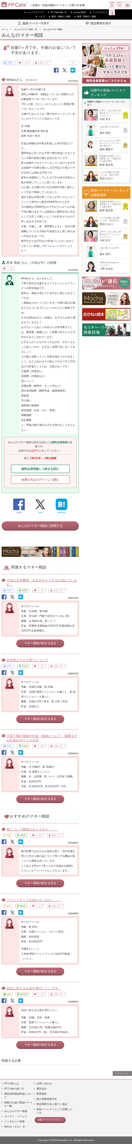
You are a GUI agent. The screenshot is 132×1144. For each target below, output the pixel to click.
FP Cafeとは (11, 1083)
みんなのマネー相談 (15, 1111)
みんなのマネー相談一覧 (25, 29)
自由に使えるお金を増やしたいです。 (33, 988)
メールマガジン (100, 12)
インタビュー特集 (14, 1121)
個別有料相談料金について (18, 1095)
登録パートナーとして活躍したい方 (54, 1111)
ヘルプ (41, 16)
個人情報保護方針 (46, 1099)
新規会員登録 (112, 4)
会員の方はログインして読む (40, 479)
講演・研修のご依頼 (61, 16)
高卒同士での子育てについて (27, 660)
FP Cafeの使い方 (59, 12)
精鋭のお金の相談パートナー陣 (18, 1104)
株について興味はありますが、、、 (32, 829)
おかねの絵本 (79, 12)
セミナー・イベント (15, 1116)
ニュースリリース (35, 12)
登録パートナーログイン (50, 1119)
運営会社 (41, 1088)
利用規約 (41, 1093)
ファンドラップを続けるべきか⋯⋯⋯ (33, 900)
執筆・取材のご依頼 (86, 16)
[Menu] (127, 4)
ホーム (5, 29)
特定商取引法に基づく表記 (51, 1104)
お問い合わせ (120, 4)
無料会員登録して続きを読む (40, 468)
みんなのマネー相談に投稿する (40, 525)
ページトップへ (122, 1073)
